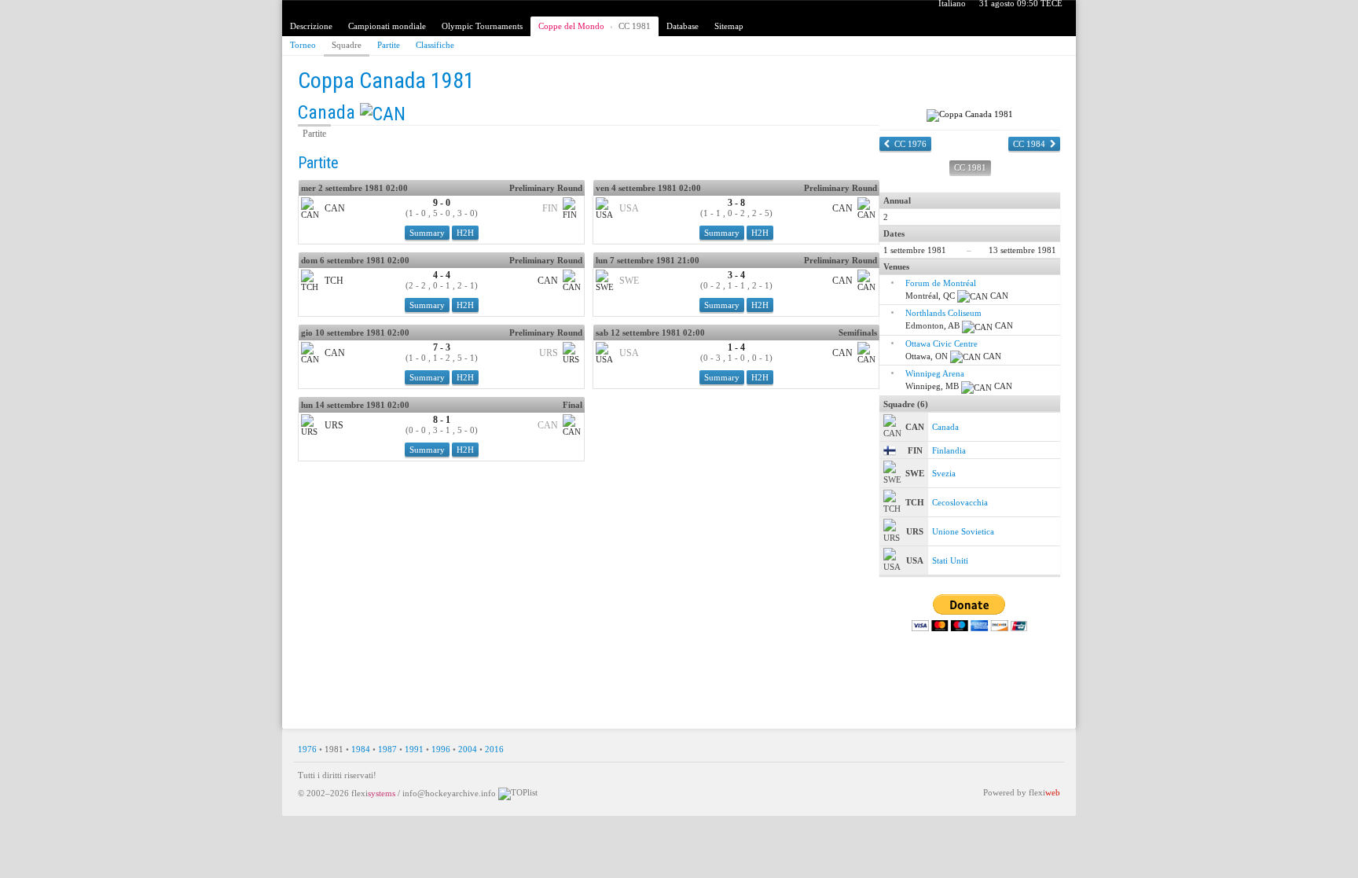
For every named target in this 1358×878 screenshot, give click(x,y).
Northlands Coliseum (943, 313)
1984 (360, 749)
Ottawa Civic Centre (941, 343)
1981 (334, 749)
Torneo (303, 45)
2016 (494, 749)
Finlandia (949, 450)
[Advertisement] (679, 676)
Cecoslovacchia (960, 502)
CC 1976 (910, 144)
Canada (326, 112)
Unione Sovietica (963, 531)
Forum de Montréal (940, 283)
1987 (387, 749)
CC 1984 (1029, 144)
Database (682, 26)
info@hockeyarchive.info (449, 793)
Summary (427, 232)
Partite (388, 45)
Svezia (944, 473)
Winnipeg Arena (934, 373)
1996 (440, 749)
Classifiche (435, 45)
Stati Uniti (950, 560)
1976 (307, 749)
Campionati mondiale (387, 26)
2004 (467, 749)
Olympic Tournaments (482, 26)
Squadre (347, 45)
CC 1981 (634, 26)
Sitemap (728, 26)
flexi (373, 793)
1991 (414, 749)
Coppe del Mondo (571, 26)
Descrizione (311, 26)
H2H (465, 232)
